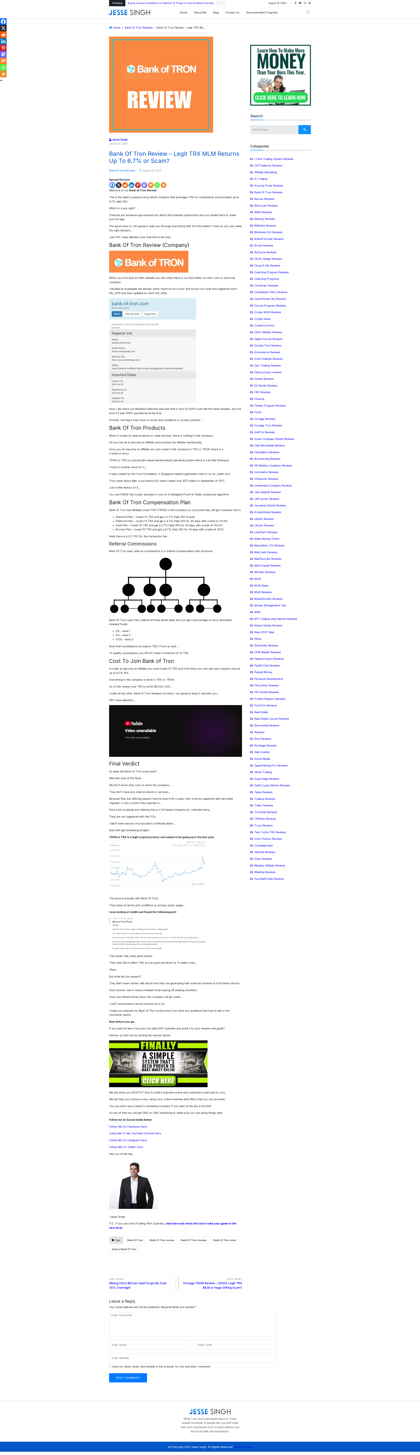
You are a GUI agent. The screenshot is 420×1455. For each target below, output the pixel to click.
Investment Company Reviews (273, 485)
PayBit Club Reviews (267, 665)
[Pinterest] (138, 185)
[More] (163, 185)
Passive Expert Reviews (269, 658)
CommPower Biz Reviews (270, 298)
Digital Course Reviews (268, 339)
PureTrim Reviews (265, 705)
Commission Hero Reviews (270, 292)
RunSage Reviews (265, 745)
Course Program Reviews (270, 305)
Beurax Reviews (264, 198)
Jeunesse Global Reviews (270, 505)
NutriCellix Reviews (266, 645)
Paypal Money (263, 672)
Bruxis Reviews (263, 245)
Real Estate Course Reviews (271, 718)
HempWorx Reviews (266, 452)
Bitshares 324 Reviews (268, 232)
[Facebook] (112, 185)
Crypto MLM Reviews (267, 312)
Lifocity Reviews (264, 525)
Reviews (259, 732)
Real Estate (261, 712)
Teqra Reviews (263, 792)
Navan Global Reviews (268, 625)
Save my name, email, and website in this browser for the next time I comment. (161, 1366)
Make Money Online (266, 538)
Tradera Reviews (264, 798)
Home (183, 12)
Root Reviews (262, 738)
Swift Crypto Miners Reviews (272, 785)
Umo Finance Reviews (268, 838)
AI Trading (260, 178)
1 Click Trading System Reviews (273, 159)
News (257, 638)
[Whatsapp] (157, 185)
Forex (258, 412)
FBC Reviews (262, 392)
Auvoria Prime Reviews (268, 185)
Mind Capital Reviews (267, 565)
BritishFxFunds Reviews (269, 239)
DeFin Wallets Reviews (268, 332)
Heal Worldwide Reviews (269, 445)
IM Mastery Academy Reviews (273, 465)
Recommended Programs (262, 12)
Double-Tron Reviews (267, 345)
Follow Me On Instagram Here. (128, 1140)
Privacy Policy (243, 1447)
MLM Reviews (263, 592)
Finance (259, 398)
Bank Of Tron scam (224, 1240)
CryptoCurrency (264, 325)
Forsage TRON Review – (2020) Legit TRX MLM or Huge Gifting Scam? (212, 1283)
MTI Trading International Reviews (275, 619)
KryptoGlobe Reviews (267, 512)
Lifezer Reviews (264, 519)
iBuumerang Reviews (267, 458)
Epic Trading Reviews (267, 365)
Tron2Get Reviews (265, 812)
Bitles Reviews (263, 212)
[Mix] (151, 185)
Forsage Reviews (264, 419)
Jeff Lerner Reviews (266, 498)
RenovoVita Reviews (266, 725)
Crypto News (262, 319)
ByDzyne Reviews (265, 252)
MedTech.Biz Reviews (267, 558)
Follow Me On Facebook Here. (128, 1126)
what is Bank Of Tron (124, 1249)
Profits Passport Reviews (269, 698)
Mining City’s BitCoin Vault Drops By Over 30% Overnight (138, 1283)
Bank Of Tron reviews (194, 1240)
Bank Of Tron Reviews (139, 27)
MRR (257, 612)
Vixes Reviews (263, 858)
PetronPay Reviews (266, 685)
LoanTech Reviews (266, 532)
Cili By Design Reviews (268, 258)
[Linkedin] (131, 185)
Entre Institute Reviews (268, 358)
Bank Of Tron (135, 1240)
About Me (200, 12)
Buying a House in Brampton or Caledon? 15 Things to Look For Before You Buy (171, 3)
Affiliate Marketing (265, 172)
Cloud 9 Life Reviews (267, 265)
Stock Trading (263, 772)
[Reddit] (125, 185)
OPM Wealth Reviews (267, 652)
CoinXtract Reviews (266, 285)
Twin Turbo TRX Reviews (270, 832)
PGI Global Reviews (266, 692)
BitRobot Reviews (265, 225)
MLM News (261, 585)
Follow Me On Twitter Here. (126, 1147)
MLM (257, 578)
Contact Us (232, 12)
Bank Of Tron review (162, 1240)
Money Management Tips (270, 605)
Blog (216, 12)
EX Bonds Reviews (265, 385)
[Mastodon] (144, 185)
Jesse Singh (119, 139)
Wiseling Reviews (264, 872)
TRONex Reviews (265, 818)
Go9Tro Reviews (264, 432)
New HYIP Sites (264, 632)
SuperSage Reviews (266, 778)
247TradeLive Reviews (268, 165)
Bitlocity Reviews (264, 219)
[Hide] (1, 80)
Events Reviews (264, 378)
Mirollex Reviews (264, 572)
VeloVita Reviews (264, 852)
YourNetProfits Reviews (269, 878)
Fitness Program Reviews (270, 405)
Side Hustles (262, 752)
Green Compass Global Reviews (274, 439)
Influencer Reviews (266, 478)
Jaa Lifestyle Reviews (267, 492)
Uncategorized (263, 845)
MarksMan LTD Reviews (269, 545)
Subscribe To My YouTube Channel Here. (135, 1133)
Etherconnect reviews (268, 372)
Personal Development (268, 678)
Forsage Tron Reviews (268, 425)
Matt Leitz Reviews (265, 552)
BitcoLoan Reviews (266, 205)
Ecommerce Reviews (267, 352)
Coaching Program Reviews (271, 272)
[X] (119, 185)
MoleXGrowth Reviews (268, 598)
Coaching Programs (266, 278)
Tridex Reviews (263, 805)
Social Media (262, 758)
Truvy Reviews (263, 825)
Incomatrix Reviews (266, 472)
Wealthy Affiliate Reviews (269, 865)
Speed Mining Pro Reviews (271, 765)
